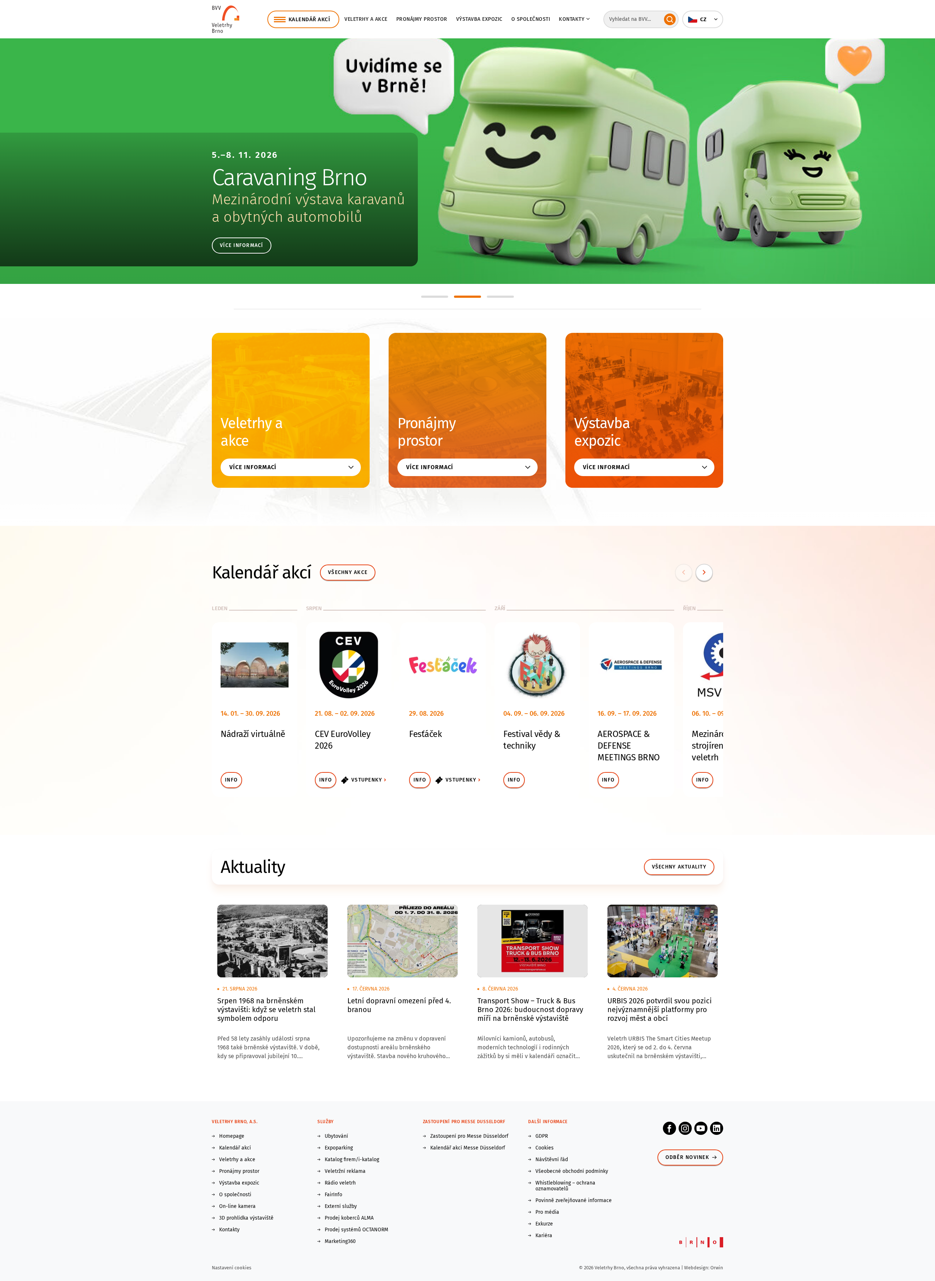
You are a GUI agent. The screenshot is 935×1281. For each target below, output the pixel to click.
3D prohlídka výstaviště (246, 1218)
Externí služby (341, 1206)
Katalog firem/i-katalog (352, 1160)
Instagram (685, 1128)
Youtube (700, 1128)
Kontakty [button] (571, 19)
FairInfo (333, 1195)
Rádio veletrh (340, 1183)
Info (231, 780)
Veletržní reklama (345, 1171)
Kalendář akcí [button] (309, 19)
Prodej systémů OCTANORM (356, 1230)
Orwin (716, 1267)
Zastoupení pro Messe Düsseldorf (469, 1136)
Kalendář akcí (235, 1148)
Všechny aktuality (679, 867)
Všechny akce (347, 572)
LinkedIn (716, 1128)
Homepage (231, 1136)
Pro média (547, 1212)
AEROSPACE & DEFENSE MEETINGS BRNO (629, 746)
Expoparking (339, 1148)
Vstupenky (366, 780)
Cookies (544, 1148)
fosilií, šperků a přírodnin (293, 217)
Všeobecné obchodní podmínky (571, 1171)
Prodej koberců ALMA (349, 1218)
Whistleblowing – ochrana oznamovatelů (565, 1186)
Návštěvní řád (551, 1160)
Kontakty (229, 1230)
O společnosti (530, 19)
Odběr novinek (687, 1157)
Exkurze (544, 1224)
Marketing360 (340, 1241)
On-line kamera (237, 1206)
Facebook (669, 1128)
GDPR (541, 1136)
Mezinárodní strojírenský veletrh (715, 746)
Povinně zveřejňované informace (573, 1201)
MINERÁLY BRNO (289, 177)
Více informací (241, 245)
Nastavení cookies (231, 1267)
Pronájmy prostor (421, 19)
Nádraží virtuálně (253, 734)
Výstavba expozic (479, 19)
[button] (702, 19)
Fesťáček (425, 734)
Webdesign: (697, 1267)
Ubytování (336, 1136)
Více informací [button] (252, 467)
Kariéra (543, 1236)
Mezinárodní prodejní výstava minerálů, (339, 199)
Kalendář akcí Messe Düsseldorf (467, 1148)
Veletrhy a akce (366, 19)
